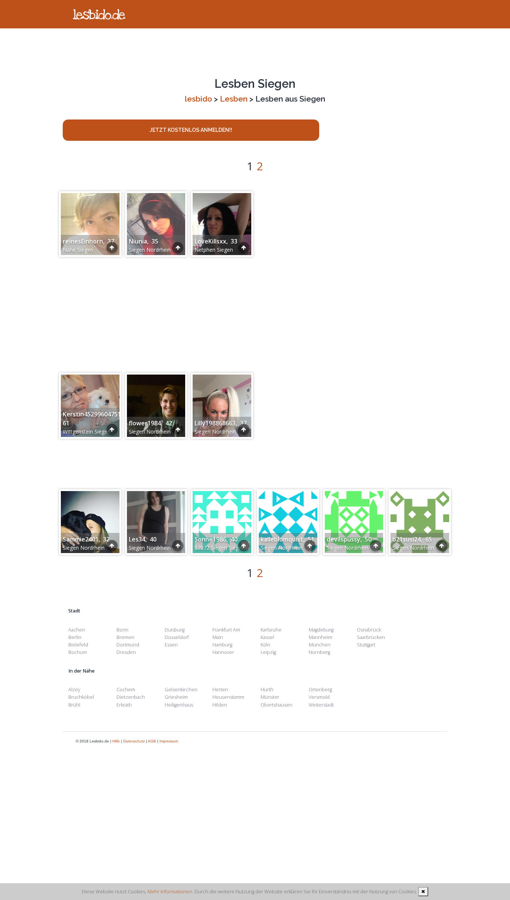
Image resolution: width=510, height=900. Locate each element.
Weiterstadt (321, 705)
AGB (152, 741)
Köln (265, 645)
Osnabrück (369, 630)
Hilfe (116, 741)
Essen (171, 645)
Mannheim (320, 637)
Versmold (319, 697)
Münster (270, 697)
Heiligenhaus (179, 705)
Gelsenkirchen (181, 689)
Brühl (74, 705)
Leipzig (268, 652)
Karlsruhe (271, 630)
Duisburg (174, 630)
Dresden (126, 652)
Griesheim (176, 697)
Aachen (76, 630)
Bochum (77, 652)
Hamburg (222, 645)
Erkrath (124, 705)
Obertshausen (276, 705)
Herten (220, 689)
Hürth (267, 689)
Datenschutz (134, 741)
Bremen (125, 637)
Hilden (219, 705)
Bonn (122, 630)
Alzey (74, 689)
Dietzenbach (130, 697)
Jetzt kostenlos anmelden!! (191, 130)
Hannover (223, 652)
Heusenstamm (228, 697)
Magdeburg (321, 630)
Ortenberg (320, 689)
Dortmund (127, 645)
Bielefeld (78, 645)
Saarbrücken (371, 637)
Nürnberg (319, 652)
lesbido (198, 98)
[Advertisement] (255, 52)
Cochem (125, 689)
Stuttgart (366, 645)
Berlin (74, 637)
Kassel (267, 637)
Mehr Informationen (169, 891)
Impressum (168, 741)
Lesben (234, 98)
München (319, 645)
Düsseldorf (177, 637)
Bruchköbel (81, 697)
